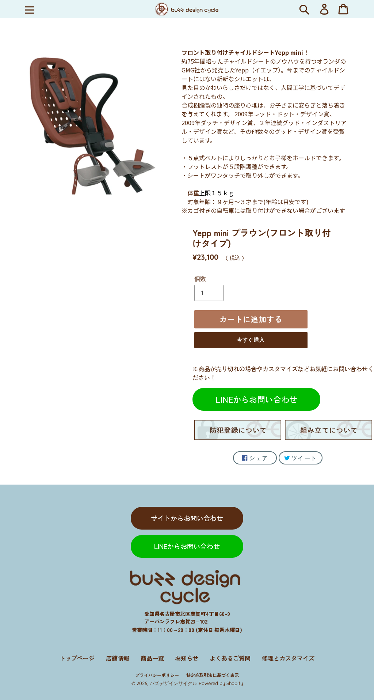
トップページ (77, 658)
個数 (200, 278)
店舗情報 (117, 658)
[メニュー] (29, 9)
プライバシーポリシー (157, 675)
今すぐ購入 (251, 339)
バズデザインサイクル (173, 683)
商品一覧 (152, 658)
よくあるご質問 (230, 658)
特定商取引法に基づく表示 (212, 675)
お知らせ (186, 658)
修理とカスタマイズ (288, 658)
